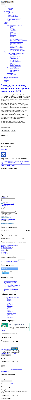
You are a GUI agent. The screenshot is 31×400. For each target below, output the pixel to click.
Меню (2, 4)
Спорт (12, 32)
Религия (9, 307)
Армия (9, 299)
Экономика (13, 35)
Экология (9, 315)
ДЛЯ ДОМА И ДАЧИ (16, 56)
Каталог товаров (11, 67)
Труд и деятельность (15, 44)
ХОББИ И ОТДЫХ (15, 66)
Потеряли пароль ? (9, 204)
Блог (8, 37)
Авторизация (4, 205)
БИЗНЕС (12, 57)
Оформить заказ (14, 70)
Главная (6, 22)
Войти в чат (5, 273)
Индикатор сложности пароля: (9, 213)
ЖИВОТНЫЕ (14, 59)
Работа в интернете (15, 43)
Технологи (13, 33)
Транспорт (10, 314)
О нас (5, 81)
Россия (12, 28)
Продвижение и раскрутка (17, 50)
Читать (6, 23)
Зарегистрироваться (16, 369)
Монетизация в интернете (11, 289)
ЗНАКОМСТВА (5, 246)
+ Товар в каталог (12, 15)
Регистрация (4, 197)
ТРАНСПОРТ (14, 54)
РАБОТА (12, 63)
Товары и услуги (14, 36)
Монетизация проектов (16, 47)
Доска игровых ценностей (11, 77)
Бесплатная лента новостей (14, 25)
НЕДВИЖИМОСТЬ (15, 61)
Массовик (4, 149)
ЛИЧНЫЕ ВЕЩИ (15, 60)
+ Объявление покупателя (14, 18)
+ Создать (6, 6)
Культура (12, 29)
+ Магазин (10, 8)
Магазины (10, 73)
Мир (11, 26)
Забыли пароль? (5, 371)
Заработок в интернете (16, 49)
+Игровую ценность (12, 16)
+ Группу (9, 9)
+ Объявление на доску (13, 21)
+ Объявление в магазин (13, 19)
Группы (6, 78)
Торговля (6, 51)
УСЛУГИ (12, 64)
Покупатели (10, 75)
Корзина (12, 71)
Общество (13, 30)
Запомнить (5, 202)
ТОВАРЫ (3, 250)
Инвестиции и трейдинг (16, 39)
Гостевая (6, 80)
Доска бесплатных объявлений (15, 53)
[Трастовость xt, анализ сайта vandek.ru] (9, 261)
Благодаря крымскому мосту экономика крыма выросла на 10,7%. (15, 88)
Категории (13, 74)
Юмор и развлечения (16, 46)
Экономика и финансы (16, 42)
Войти (12, 384)
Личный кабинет (14, 68)
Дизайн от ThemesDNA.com (8, 353)
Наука (8, 303)
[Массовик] (4, 157)
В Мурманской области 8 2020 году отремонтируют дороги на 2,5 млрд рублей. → (15, 161)
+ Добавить (7, 11)
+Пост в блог (10, 13)
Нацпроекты (10, 304)
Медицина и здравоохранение (18, 40)
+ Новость (10, 12)
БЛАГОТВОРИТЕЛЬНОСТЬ (9, 245)
